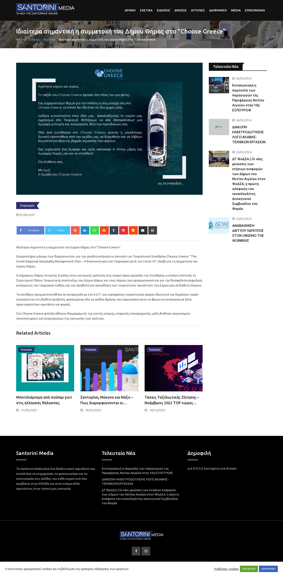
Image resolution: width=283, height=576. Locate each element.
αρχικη (130, 10)
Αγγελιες (198, 10)
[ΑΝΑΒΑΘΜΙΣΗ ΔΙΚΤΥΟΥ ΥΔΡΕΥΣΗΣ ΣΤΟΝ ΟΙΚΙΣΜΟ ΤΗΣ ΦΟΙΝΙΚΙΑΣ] (219, 225)
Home (23, 39)
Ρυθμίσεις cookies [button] (226, 569)
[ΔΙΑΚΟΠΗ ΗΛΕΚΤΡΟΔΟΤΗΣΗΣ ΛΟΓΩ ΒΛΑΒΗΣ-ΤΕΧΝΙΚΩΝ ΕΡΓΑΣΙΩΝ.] (219, 127)
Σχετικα (146, 10)
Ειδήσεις (34, 39)
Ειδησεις (163, 10)
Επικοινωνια (255, 10)
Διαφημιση (218, 10)
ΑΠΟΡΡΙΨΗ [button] (268, 568)
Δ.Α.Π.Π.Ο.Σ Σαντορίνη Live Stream (212, 468)
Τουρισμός (49, 39)
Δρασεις (180, 10)
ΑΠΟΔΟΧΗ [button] (248, 568)
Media (236, 10)
